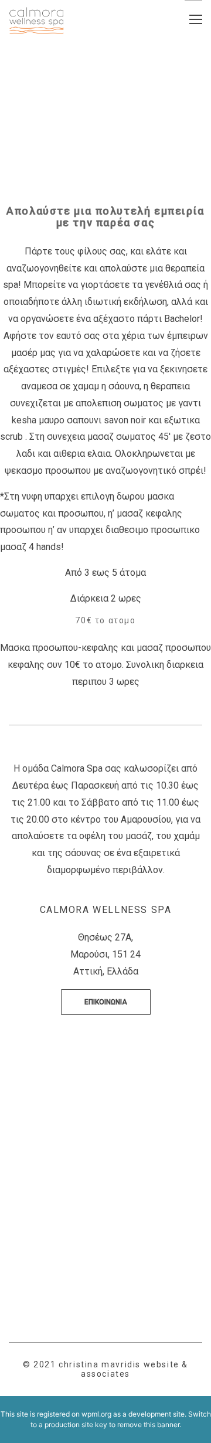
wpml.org (96, 1414)
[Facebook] (97, 1193)
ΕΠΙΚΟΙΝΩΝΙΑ (105, 1002)
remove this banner (148, 1424)
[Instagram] (113, 1200)
